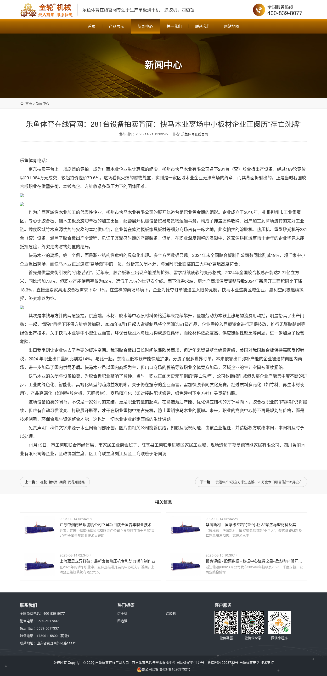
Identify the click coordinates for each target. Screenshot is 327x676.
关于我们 (174, 26)
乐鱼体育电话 (249, 662)
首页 (92, 26)
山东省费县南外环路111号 (56, 643)
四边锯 (122, 620)
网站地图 (231, 26)
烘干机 (122, 613)
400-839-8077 (284, 12)
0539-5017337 (48, 620)
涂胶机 (171, 613)
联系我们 (202, 26)
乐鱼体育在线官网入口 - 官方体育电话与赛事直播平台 (135, 662)
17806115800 (47, 635)
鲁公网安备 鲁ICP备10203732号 (166, 669)
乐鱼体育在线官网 (99, 9)
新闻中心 (145, 26)
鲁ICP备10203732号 (223, 662)
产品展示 (116, 26)
